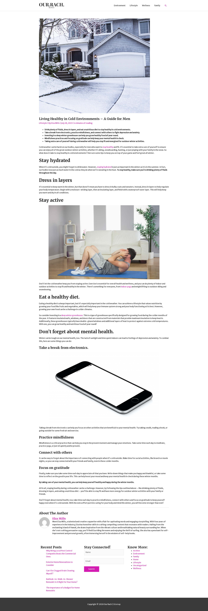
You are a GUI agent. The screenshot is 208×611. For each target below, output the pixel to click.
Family (136, 556)
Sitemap (117, 604)
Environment (139, 553)
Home (135, 559)
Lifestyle (43, 123)
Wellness (137, 568)
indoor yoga (126, 286)
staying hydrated (104, 167)
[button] (165, 5)
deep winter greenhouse (72, 315)
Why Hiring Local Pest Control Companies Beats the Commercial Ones (61, 554)
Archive (136, 551)
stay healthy (108, 147)
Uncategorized (139, 565)
